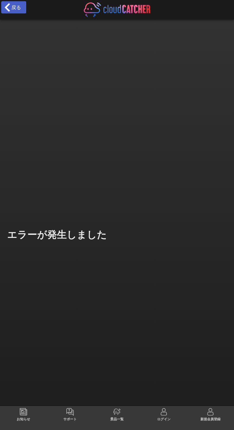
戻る (14, 7)
